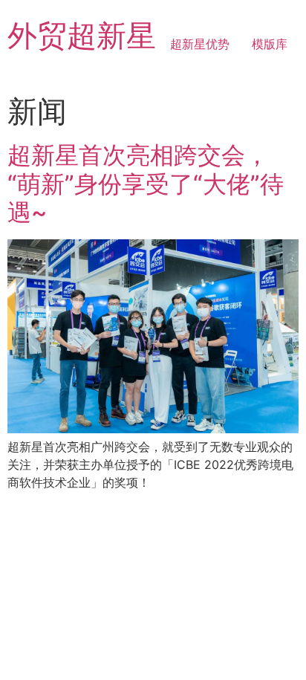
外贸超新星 (81, 35)
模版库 (269, 43)
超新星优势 (200, 43)
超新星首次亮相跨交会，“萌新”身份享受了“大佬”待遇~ (145, 183)
